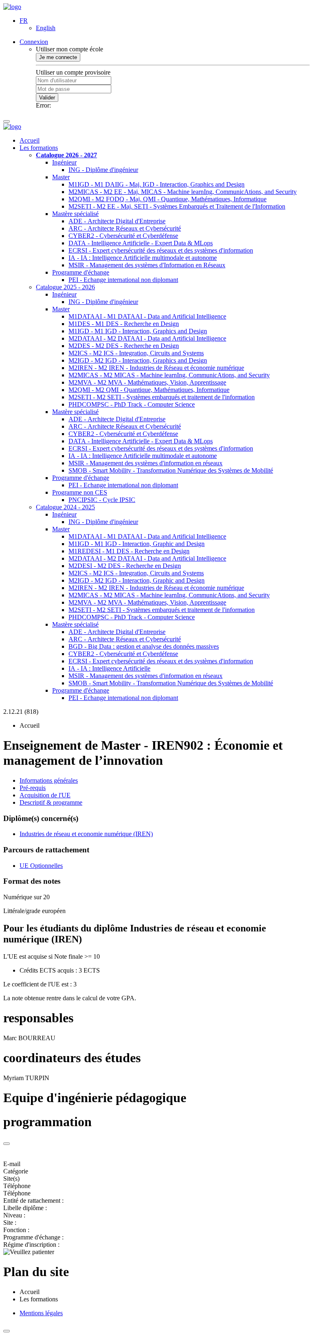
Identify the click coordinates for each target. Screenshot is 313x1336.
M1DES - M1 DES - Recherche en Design (123, 323)
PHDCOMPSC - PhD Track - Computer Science (131, 404)
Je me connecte (58, 57)
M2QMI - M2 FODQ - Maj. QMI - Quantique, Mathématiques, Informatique (167, 199)
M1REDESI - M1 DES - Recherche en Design (129, 551)
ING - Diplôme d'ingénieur (103, 169)
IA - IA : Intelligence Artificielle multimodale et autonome (142, 257)
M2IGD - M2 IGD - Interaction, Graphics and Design (137, 360)
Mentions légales (41, 1313)
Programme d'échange (80, 272)
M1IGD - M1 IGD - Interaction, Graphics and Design (137, 331)
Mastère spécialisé (75, 213)
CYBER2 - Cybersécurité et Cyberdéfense (123, 235)
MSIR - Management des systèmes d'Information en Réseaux (146, 265)
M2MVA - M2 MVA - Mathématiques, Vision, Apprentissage (147, 382)
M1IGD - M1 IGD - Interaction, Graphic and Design (136, 543)
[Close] (6, 1143)
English (45, 27)
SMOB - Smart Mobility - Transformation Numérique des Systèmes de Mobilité (170, 470)
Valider (47, 98)
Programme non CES (79, 492)
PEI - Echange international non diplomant (123, 279)
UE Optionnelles (41, 865)
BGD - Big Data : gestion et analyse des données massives (143, 646)
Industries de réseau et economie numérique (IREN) (86, 833)
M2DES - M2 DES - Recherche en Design (123, 345)
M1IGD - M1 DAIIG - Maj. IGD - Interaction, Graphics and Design (156, 184)
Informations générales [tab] (49, 780)
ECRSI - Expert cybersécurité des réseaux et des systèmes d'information (160, 250)
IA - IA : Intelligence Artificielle (109, 668)
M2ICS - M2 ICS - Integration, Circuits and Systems (136, 353)
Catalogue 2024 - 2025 (65, 507)
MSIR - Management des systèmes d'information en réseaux (145, 463)
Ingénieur (64, 162)
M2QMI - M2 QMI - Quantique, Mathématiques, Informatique (148, 389)
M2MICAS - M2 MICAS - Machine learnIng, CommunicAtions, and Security (169, 375)
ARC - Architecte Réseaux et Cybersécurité (124, 228)
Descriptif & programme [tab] (51, 802)
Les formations (39, 147)
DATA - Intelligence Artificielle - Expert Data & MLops (140, 243)
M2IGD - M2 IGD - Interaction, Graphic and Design (136, 580)
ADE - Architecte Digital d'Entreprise (116, 221)
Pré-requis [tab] (33, 787)
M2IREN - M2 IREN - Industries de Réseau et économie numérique (156, 367)
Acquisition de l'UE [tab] (45, 795)
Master (61, 177)
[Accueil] (12, 6)
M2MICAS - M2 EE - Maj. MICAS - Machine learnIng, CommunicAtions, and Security (182, 191)
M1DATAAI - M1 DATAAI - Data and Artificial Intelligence (147, 316)
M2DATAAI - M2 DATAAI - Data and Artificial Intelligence (147, 338)
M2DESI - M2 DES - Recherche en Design (124, 565)
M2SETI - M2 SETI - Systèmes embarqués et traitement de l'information (161, 397)
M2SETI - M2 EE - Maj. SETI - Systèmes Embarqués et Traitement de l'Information (176, 206)
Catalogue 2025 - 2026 (65, 287)
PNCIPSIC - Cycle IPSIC (101, 499)
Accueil (30, 140)
